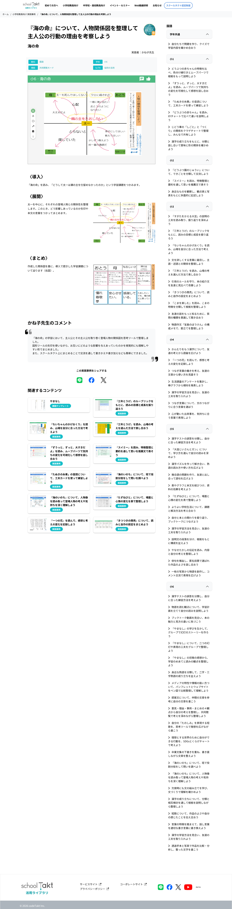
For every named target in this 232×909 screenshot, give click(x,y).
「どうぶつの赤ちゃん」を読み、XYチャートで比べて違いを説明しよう (188, 116)
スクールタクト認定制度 (178, 5)
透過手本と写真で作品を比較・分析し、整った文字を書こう (188, 847)
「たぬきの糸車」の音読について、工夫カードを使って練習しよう (188, 103)
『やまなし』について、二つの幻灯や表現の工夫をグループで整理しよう (188, 646)
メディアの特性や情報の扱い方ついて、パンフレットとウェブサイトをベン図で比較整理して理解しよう (188, 686)
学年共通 (175, 34)
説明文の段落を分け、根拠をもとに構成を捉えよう (188, 541)
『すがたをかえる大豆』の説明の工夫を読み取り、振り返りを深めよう (188, 220)
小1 (172, 59)
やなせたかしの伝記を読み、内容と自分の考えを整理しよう (188, 552)
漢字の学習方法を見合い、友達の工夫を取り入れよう (188, 394)
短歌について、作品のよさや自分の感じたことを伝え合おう (188, 815)
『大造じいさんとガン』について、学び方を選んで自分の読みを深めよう (188, 453)
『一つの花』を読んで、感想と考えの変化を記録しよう (188, 362)
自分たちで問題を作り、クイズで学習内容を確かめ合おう (188, 46)
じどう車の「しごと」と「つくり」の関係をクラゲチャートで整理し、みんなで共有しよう (188, 130)
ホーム (6, 14)
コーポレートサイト (132, 884)
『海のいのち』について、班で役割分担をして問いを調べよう (188, 764)
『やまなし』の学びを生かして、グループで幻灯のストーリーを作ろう (188, 632)
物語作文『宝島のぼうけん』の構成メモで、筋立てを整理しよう (188, 326)
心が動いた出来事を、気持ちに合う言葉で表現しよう (188, 415)
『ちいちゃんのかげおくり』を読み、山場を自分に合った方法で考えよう (188, 249)
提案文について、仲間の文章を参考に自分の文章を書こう (188, 699)
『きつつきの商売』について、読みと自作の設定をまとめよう (188, 294)
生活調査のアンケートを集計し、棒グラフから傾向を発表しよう (188, 383)
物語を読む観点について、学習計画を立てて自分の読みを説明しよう (188, 609)
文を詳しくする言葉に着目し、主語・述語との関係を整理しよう (188, 262)
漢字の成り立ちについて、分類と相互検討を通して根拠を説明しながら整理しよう (188, 802)
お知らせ (157, 5)
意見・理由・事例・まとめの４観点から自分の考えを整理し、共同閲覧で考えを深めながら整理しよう (188, 712)
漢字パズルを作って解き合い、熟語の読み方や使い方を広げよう (188, 465)
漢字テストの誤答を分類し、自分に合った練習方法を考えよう (188, 440)
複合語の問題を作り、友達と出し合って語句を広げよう (188, 476)
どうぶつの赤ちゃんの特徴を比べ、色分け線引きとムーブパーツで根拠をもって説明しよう (188, 72)
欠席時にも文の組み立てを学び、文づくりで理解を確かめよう (188, 790)
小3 (172, 206)
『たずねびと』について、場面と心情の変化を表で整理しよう (188, 498)
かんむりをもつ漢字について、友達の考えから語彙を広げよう (188, 351)
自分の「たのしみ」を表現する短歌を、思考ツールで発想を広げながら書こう (188, 726)
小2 (172, 160)
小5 (172, 429)
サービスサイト (89, 884)
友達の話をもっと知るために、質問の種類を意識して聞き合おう (188, 315)
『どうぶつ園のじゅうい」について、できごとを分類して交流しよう (188, 172)
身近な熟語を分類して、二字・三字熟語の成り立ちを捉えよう (188, 674)
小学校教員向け (70, 5)
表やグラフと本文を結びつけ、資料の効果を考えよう (188, 487)
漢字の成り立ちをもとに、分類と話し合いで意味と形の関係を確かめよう (188, 145)
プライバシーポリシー (93, 889)
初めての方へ (51, 5)
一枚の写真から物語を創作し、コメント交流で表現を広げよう (188, 573)
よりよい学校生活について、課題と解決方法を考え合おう (188, 509)
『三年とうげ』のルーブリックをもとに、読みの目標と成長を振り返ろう (188, 234)
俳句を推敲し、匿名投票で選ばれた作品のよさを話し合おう (188, 562)
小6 (172, 586)
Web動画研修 (141, 5)
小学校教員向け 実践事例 (24, 14)
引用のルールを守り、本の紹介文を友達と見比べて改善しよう (188, 283)
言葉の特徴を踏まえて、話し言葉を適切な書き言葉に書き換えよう (188, 826)
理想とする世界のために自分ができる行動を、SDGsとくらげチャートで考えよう (189, 741)
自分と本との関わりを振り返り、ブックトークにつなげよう (188, 519)
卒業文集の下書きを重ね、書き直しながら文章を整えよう (188, 754)
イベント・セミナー (120, 5)
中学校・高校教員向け (94, 5)
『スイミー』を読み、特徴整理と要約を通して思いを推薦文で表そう (188, 182)
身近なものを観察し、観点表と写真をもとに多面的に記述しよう (188, 193)
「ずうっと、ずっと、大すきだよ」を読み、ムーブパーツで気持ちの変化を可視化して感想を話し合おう (188, 88)
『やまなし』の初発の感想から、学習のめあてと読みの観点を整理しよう (188, 661)
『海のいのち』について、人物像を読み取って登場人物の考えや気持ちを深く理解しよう (188, 777)
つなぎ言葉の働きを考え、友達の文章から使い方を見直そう (188, 372)
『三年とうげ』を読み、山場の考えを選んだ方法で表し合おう (188, 272)
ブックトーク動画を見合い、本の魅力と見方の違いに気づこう (188, 619)
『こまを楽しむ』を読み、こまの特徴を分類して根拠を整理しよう (188, 305)
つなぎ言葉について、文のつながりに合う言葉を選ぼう (188, 405)
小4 (172, 339)
